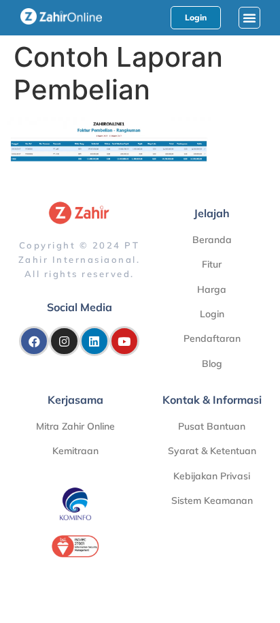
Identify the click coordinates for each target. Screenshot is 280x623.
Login (212, 314)
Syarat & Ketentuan (212, 451)
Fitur (212, 264)
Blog (212, 363)
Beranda (212, 240)
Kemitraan (75, 451)
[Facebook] (34, 341)
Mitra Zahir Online (75, 426)
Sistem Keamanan (212, 500)
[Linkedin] (94, 341)
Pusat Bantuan (211, 426)
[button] (249, 18)
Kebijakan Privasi (211, 476)
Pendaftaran (212, 338)
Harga (211, 289)
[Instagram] (64, 341)
